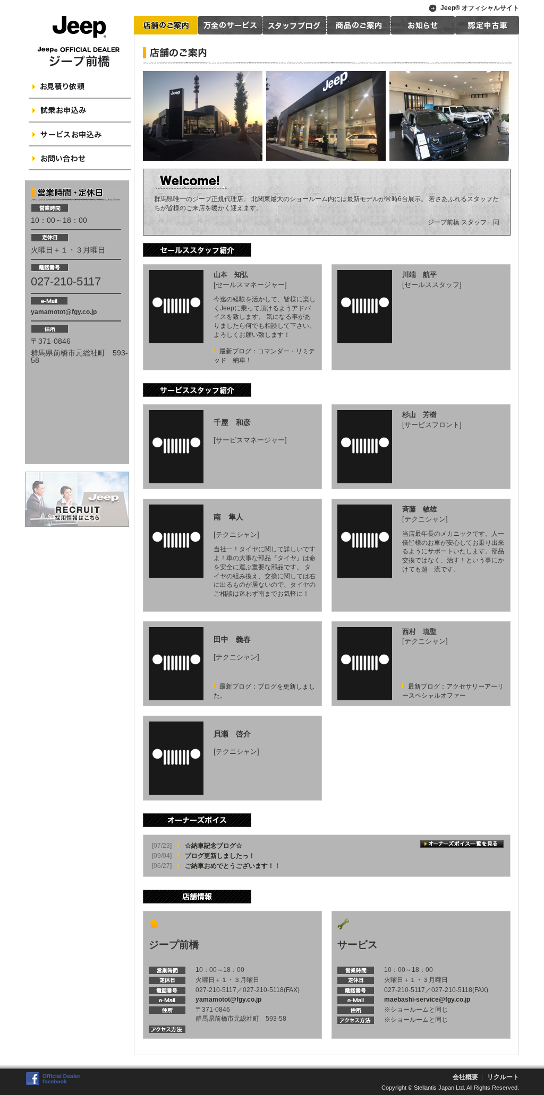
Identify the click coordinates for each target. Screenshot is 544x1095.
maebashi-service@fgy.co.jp (427, 999)
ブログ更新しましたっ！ (220, 855)
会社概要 (465, 1077)
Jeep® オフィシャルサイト (479, 8)
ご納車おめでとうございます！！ (232, 866)
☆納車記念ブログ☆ (213, 845)
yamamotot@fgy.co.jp (64, 312)
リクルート (503, 1077)
